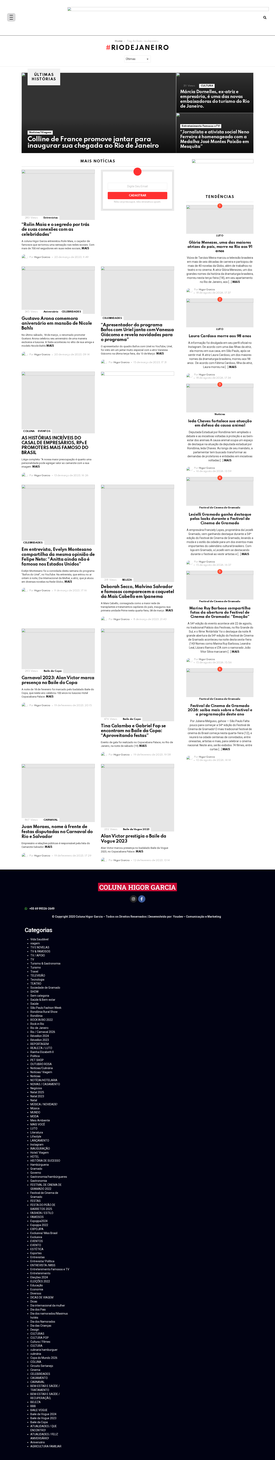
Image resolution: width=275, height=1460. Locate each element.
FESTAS (35, 1200)
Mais (85, 248)
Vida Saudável (39, 939)
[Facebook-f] (141, 899)
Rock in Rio (37, 1023)
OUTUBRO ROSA (41, 1064)
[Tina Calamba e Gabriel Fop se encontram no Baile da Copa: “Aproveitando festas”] (137, 675)
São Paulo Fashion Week (45, 1007)
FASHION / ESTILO (41, 1213)
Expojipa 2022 (39, 1225)
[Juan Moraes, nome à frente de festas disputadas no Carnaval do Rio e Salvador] (58, 793)
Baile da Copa (53, 671)
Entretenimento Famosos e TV (201, 126)
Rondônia (36, 1015)
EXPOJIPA (36, 1229)
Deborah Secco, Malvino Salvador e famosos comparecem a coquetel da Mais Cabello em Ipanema (137, 592)
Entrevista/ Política (42, 1261)
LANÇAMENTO (39, 1140)
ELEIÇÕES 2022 (40, 1281)
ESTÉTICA (36, 1249)
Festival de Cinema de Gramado (219, 507)
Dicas (33, 1301)
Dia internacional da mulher (47, 1305)
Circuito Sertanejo (41, 1365)
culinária (35, 1353)
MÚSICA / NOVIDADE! (43, 1104)
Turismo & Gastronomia (45, 963)
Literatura (36, 1132)
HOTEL (34, 1156)
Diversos (35, 1293)
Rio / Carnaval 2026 (42, 1031)
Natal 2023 (37, 1096)
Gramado (36, 1168)
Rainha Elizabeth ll (42, 1052)
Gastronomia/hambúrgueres (48, 1176)
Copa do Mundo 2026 (43, 1357)
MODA (34, 1116)
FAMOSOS (37, 1217)
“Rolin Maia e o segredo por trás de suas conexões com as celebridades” (55, 230)
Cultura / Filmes (40, 1341)
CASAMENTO (39, 1378)
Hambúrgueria (39, 1164)
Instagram (36, 1144)
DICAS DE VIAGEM (41, 1297)
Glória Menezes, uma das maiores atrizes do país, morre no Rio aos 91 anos (219, 247)
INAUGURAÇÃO (40, 1148)
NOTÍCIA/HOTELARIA (43, 1080)
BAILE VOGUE (39, 1410)
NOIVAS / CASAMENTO (45, 1084)
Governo (35, 1172)
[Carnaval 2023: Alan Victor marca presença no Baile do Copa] (58, 651)
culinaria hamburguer (44, 1349)
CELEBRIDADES (71, 311)
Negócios (36, 1088)
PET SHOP (37, 1060)
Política (35, 1056)
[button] (265, 17)
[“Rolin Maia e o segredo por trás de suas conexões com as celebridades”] (58, 195)
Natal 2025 (37, 1092)
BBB (33, 1406)
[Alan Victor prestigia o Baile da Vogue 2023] (137, 797)
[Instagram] (133, 899)
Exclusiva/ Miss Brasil (43, 1233)
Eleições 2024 (39, 1277)
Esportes (36, 1253)
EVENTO (35, 1245)
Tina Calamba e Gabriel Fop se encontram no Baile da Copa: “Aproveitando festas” (133, 731)
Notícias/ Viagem (40, 132)
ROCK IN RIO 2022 (41, 1019)
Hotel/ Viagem (39, 1152)
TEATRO (35, 983)
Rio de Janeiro (39, 1027)
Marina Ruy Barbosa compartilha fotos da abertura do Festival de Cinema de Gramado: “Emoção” (220, 612)
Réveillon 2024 (39, 1036)
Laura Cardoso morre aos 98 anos (220, 336)
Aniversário (50, 311)
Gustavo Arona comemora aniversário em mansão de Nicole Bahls (57, 323)
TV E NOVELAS (39, 947)
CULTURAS (37, 1333)
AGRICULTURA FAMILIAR (45, 1446)
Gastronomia (38, 1180)
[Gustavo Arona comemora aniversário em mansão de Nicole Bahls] (58, 290)
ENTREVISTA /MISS (42, 1265)
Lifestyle (35, 1136)
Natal (33, 1100)
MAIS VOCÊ (37, 1124)
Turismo (35, 967)
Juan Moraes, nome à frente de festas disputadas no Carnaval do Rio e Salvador (57, 832)
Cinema (35, 1369)
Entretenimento (40, 1273)
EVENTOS (44, 431)
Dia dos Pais (38, 1309)
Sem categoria (39, 995)
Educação (36, 1285)
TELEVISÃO (37, 975)
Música (34, 1108)
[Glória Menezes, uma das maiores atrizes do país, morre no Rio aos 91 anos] (219, 219)
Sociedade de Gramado (45, 987)
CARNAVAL (50, 820)
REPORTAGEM (39, 1044)
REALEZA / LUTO (41, 1048)
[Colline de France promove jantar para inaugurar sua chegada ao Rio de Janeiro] (99, 113)
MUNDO (35, 1112)
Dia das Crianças (40, 1325)
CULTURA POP (39, 1337)
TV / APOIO (37, 955)
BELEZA (127, 580)
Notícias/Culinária (41, 1068)
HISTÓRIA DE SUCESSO (45, 1160)
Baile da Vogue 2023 (136, 829)
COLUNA (29, 431)
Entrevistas (50, 217)
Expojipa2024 (39, 1221)
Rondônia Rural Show (44, 1011)
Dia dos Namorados (42, 1321)
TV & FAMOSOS (40, 951)
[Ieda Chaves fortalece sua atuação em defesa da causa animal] (219, 398)
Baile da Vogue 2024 (43, 1414)
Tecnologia (37, 979)
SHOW (34, 991)
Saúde (34, 1003)
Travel (34, 971)
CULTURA (207, 85)
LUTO (219, 235)
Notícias (220, 414)
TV (32, 959)
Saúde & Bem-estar (42, 999)
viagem (35, 943)
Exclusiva (36, 1237)
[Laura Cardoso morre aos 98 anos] (219, 313)
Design (34, 1329)
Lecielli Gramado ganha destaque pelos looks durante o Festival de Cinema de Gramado (220, 519)
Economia (36, 1289)
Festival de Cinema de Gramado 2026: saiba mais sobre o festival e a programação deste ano (220, 710)
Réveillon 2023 (39, 1040)
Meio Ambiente (40, 1120)
